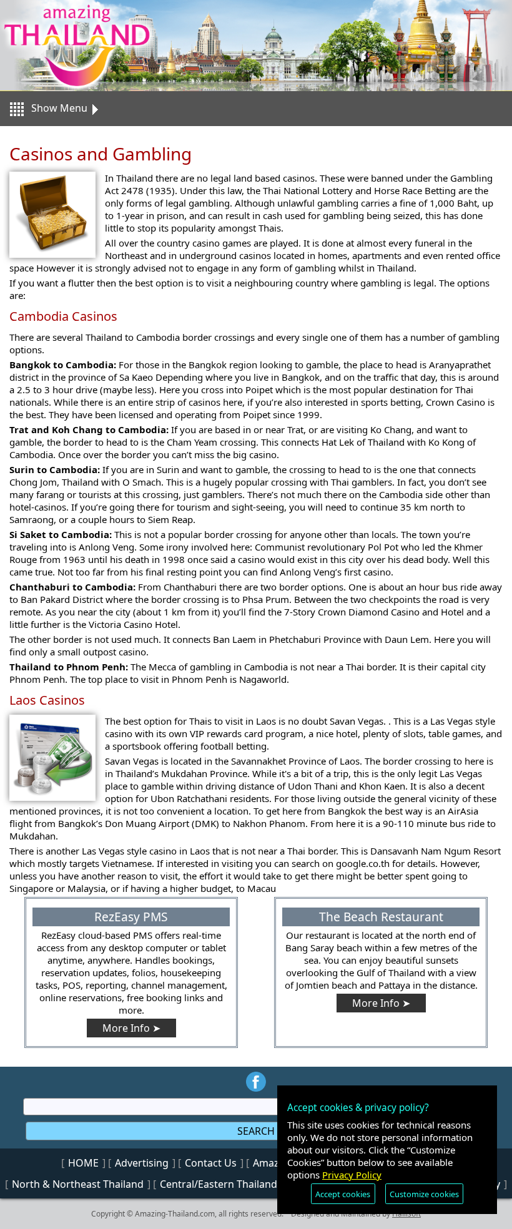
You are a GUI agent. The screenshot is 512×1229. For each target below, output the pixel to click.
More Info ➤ (131, 1028)
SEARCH (256, 1131)
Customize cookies (424, 1194)
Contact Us (211, 1163)
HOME (83, 1163)
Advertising (142, 1163)
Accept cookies (342, 1194)
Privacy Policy (352, 1174)
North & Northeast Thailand (78, 1184)
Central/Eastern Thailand (218, 1184)
